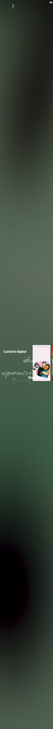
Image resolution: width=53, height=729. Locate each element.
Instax (13, 382)
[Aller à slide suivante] (15, 378)
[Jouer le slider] (14, 378)
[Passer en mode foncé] (50, 2)
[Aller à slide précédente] (12, 378)
